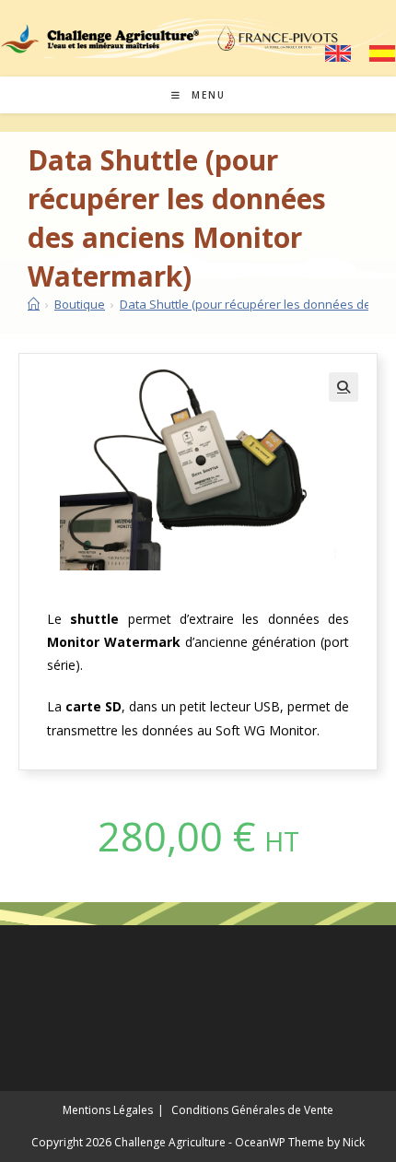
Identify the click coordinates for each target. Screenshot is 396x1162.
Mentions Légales (108, 1110)
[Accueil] (34, 304)
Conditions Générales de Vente (252, 1110)
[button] (343, 387)
